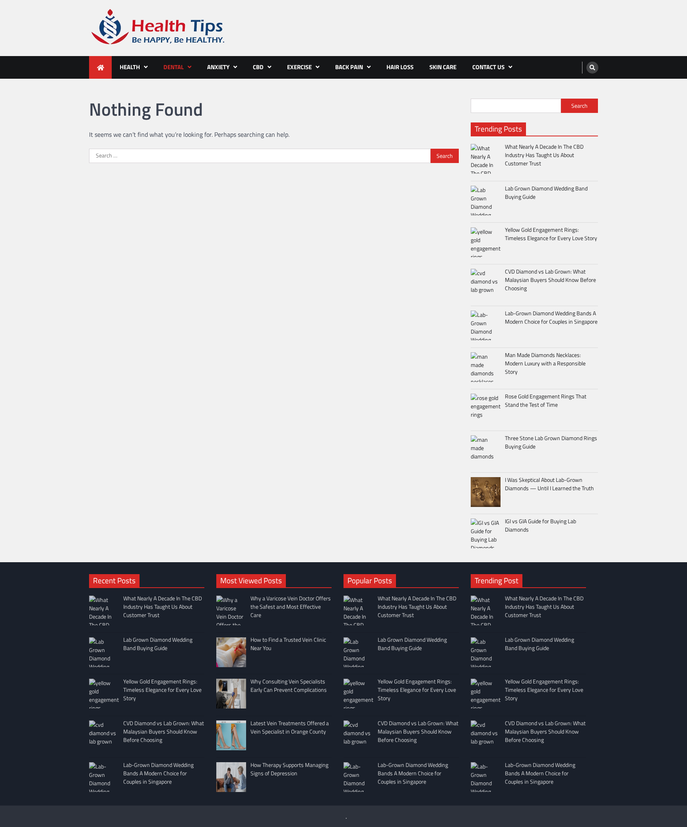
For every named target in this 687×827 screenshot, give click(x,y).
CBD (258, 67)
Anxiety (218, 67)
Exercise (299, 67)
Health (130, 67)
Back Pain (349, 67)
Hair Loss (399, 67)
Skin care (442, 67)
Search (579, 105)
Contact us (488, 67)
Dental (173, 67)
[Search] (592, 68)
